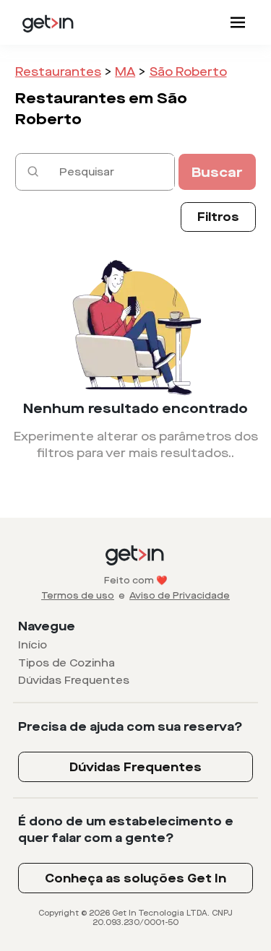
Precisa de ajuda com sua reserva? (130, 726)
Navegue (46, 626)
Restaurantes (58, 72)
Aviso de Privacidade (179, 596)
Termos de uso (77, 596)
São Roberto (188, 72)
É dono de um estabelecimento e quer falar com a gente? (125, 829)
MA (125, 72)
